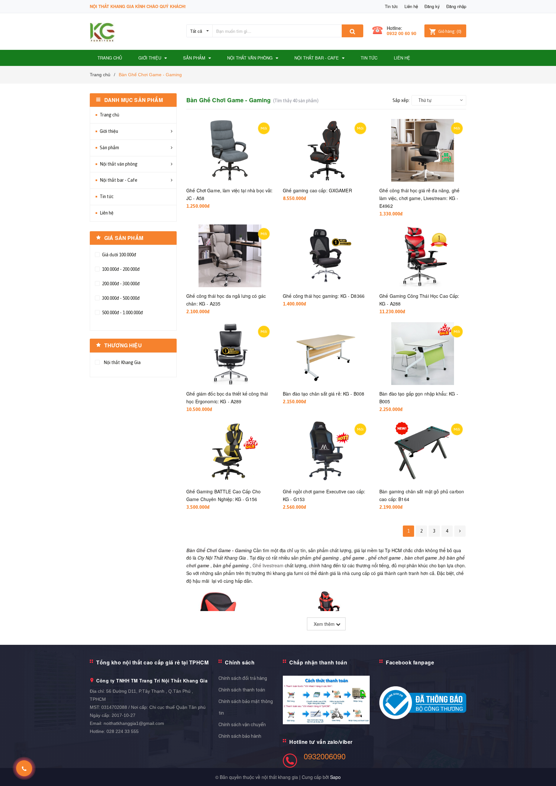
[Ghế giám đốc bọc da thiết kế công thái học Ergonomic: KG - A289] (229, 353)
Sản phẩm (109, 147)
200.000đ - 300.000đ (120, 283)
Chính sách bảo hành (239, 736)
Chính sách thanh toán (241, 689)
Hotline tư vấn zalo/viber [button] (321, 741)
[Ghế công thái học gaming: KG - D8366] (326, 255)
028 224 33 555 (123, 731)
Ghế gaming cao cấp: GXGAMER (317, 190)
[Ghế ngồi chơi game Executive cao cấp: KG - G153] (326, 451)
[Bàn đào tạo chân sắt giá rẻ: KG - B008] (326, 353)
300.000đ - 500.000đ (120, 298)
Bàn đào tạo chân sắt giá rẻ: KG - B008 (323, 393)
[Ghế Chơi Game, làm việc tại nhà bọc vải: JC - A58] (229, 150)
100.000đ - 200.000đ (120, 269)
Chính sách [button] (240, 662)
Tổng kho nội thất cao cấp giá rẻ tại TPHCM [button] (152, 662)
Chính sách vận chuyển (242, 724)
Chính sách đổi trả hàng (242, 678)
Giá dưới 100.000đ (118, 254)
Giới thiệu (109, 131)
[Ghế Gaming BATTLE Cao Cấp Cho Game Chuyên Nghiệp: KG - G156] (229, 451)
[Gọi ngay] (24, 768)
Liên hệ (411, 6)
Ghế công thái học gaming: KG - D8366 (324, 296)
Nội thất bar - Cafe (118, 180)
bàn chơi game (420, 557)
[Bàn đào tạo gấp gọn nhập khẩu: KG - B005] (422, 353)
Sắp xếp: (401, 100)
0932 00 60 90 (401, 33)
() (449, 31)
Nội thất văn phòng (118, 164)
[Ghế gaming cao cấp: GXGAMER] (326, 150)
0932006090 (325, 756)
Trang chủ (109, 114)
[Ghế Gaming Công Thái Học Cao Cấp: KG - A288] (422, 255)
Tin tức (391, 6)
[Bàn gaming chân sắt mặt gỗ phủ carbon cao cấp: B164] (422, 451)
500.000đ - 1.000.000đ (122, 312)
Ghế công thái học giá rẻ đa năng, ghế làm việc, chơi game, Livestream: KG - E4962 (419, 198)
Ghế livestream (268, 565)
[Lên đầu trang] (544, 773)
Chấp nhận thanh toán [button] (318, 662)
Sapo (335, 777)
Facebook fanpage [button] (410, 662)
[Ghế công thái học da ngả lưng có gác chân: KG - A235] (229, 255)
